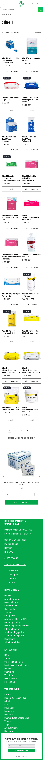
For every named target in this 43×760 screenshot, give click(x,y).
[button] (4, 3)
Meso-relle (9, 711)
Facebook (13, 570)
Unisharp (8, 731)
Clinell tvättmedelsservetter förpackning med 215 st (11, 371)
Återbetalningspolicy (14, 632)
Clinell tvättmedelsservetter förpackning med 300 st (30, 371)
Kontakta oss (10, 605)
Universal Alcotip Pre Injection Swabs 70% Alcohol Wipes (20, 482)
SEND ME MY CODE (21, 751)
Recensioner (10, 639)
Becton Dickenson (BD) (15, 698)
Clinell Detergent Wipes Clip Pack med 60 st (30, 334)
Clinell (7, 701)
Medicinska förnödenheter (16, 665)
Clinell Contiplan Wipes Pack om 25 (11, 297)
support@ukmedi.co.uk (15, 564)
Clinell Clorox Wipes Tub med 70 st (29, 259)
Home (4, 20)
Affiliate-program (12, 599)
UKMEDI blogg (11, 602)
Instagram (13, 574)
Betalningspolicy (12, 622)
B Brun (7, 694)
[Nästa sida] (32, 430)
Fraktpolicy (9, 615)
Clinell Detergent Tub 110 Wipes (29, 297)
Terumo (7, 721)
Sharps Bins (10, 672)
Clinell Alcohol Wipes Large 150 (10, 103)
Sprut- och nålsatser (13, 662)
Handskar (8, 668)
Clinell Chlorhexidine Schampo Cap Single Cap (10, 222)
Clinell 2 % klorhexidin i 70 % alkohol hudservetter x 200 (11, 66)
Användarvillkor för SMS (15, 619)
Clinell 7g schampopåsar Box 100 (30, 65)
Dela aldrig (9, 714)
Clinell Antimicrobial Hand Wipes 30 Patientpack (29, 143)
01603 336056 (11, 558)
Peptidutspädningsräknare (16, 625)
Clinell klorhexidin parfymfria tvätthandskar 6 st (28, 181)
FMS (6, 704)
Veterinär (8, 675)
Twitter (12, 582)
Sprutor (7, 658)
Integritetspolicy (12, 629)
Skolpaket (9, 708)
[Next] (37, 476)
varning (7, 612)
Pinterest (13, 578)
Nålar (6, 655)
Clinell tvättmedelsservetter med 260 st (29, 409)
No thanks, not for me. (21, 756)
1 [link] (8, 431)
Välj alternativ (30, 307)
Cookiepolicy (10, 609)
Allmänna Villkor (12, 642)
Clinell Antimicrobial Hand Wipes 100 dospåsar (10, 143)
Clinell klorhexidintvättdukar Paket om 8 (29, 222)
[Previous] (4, 476)
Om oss (7, 595)
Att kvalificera (11, 728)
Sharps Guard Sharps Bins (16, 718)
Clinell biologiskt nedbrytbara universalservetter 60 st (10, 182)
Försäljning (9, 682)
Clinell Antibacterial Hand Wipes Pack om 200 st (29, 104)
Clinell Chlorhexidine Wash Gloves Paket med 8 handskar (10, 260)
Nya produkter (11, 678)
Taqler (7, 724)
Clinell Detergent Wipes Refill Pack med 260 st (11, 408)
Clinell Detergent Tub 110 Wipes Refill (10, 334)
